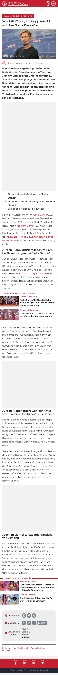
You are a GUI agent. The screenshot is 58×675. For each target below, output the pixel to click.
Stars (9, 10)
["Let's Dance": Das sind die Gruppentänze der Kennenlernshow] (9, 314)
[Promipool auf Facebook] (15, 663)
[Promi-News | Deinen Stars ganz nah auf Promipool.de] (24, 3)
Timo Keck (12, 63)
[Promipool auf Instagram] (33, 663)
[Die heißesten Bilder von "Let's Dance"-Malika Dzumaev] (9, 599)
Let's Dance (40, 214)
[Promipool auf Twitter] (24, 663)
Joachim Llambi (25, 225)
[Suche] (48, 3)
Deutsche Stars (38, 648)
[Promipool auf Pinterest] (42, 663)
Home (4, 10)
